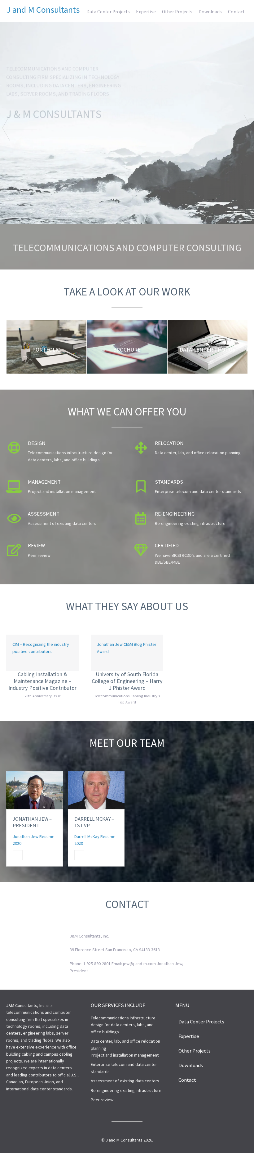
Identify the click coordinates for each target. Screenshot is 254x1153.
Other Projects (177, 12)
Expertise (146, 12)
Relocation (169, 443)
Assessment (43, 513)
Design (37, 443)
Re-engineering (175, 513)
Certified (167, 545)
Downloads (210, 12)
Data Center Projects (108, 12)
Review (36, 545)
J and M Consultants (43, 9)
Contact (236, 12)
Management (44, 481)
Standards (169, 481)
